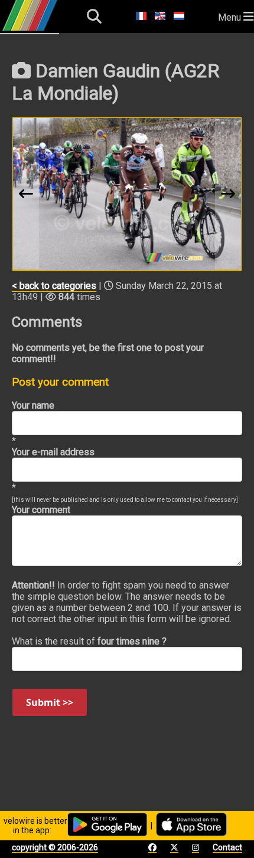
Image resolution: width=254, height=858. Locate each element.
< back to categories (54, 285)
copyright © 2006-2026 (55, 847)
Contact (227, 847)
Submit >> (49, 702)
